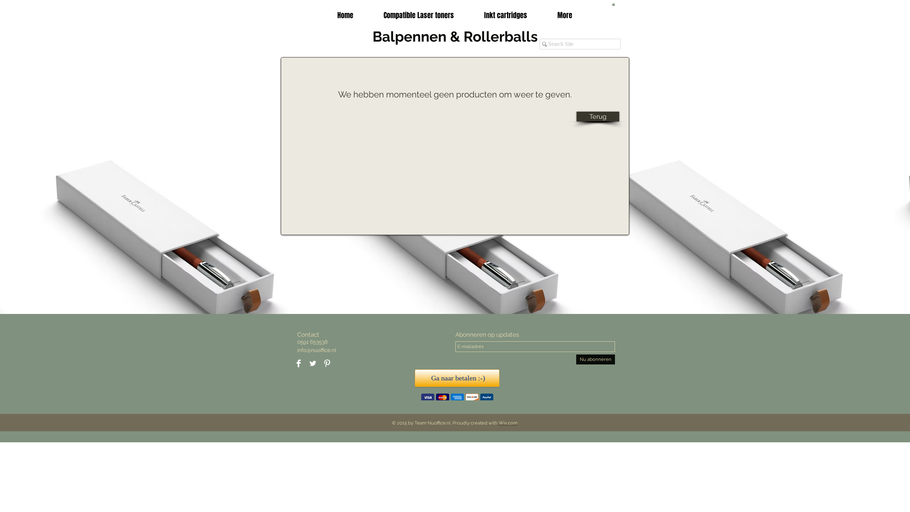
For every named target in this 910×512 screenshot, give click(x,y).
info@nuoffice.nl (316, 350)
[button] (505, 15)
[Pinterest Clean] (327, 363)
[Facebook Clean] (299, 363)
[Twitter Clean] (313, 363)
